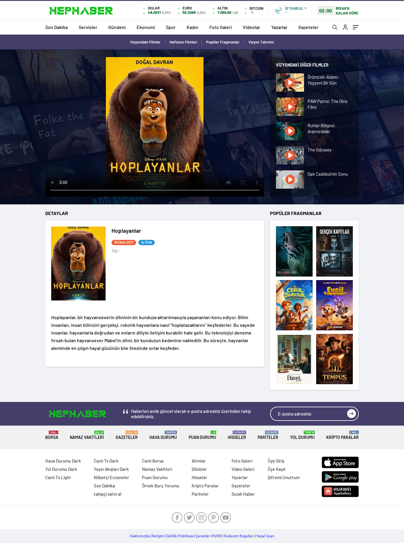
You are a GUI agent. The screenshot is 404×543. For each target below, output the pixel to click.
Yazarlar (279, 27)
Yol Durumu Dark (61, 469)
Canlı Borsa (153, 460)
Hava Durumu (163, 435)
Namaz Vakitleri (87, 435)
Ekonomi (146, 27)
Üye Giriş (276, 460)
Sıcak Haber (243, 494)
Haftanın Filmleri (183, 42)
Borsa (51, 435)
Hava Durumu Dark (63, 460)
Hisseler (237, 435)
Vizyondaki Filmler (145, 42)
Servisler (88, 27)
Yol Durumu (302, 435)
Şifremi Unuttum (284, 477)
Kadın (192, 27)
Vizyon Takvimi (261, 42)
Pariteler (268, 435)
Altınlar (199, 460)
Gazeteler (308, 27)
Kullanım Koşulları (239, 536)
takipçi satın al (108, 494)
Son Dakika (56, 27)
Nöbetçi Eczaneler (111, 477)
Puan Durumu (202, 435)
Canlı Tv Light (58, 477)
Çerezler (203, 536)
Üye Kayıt (277, 469)
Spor (171, 27)
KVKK (217, 536)
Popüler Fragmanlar (223, 42)
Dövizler (199, 469)
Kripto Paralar (342, 435)
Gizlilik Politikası (180, 536)
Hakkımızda (140, 536)
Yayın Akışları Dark (111, 469)
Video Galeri (243, 469)
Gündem (117, 27)
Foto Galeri (220, 27)
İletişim (158, 536)
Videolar (251, 27)
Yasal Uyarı (265, 536)
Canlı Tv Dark (106, 460)
